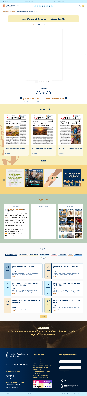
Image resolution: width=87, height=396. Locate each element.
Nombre (61, 359)
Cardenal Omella (23, 254)
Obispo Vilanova (44, 254)
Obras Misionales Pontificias (40, 375)
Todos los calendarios (11, 254)
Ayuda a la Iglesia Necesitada (41, 377)
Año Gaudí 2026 (37, 369)
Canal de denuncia (79, 394)
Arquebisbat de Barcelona (15, 209)
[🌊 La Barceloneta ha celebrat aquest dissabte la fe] (78, 229)
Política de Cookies (67, 394)
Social (43, 258)
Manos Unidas (36, 373)
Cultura (70, 254)
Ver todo (43, 160)
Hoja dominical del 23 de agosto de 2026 (42, 149)
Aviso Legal (45, 394)
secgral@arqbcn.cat (12, 378)
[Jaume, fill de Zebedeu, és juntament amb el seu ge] (70, 229)
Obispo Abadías (34, 254)
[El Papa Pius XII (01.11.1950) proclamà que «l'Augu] (78, 213)
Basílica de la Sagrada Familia (41, 367)
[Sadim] (15, 178)
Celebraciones (62, 254)
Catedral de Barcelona (39, 363)
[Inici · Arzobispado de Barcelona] (12, 6)
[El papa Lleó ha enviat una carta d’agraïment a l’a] (78, 236)
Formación (53, 254)
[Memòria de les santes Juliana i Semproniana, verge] (63, 229)
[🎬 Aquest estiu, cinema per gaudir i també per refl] (70, 221)
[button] (83, 180)
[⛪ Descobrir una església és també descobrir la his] (63, 213)
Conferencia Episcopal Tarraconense (43, 361)
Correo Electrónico (64, 365)
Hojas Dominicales (10, 11)
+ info (13, 276)
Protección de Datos (55, 394)
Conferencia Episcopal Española (41, 359)
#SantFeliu (8, 217)
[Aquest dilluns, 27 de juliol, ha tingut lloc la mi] (78, 221)
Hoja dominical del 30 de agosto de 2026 (15, 149)
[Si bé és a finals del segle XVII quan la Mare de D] (63, 236)
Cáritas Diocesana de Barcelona (41, 371)
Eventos (43, 316)
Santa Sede (36, 357)
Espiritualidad (78, 254)
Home (3, 11)
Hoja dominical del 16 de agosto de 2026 (70, 148)
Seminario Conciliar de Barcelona (42, 365)
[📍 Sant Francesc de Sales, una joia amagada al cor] (63, 221)
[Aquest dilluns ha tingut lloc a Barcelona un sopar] (70, 236)
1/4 (36, 81)
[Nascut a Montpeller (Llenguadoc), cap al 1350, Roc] (70, 213)
